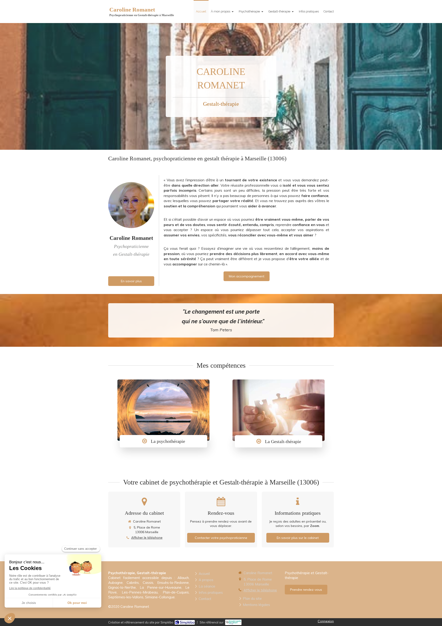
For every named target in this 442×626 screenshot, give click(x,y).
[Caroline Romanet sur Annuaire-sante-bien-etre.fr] (233, 622)
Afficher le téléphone (147, 537)
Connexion (326, 621)
